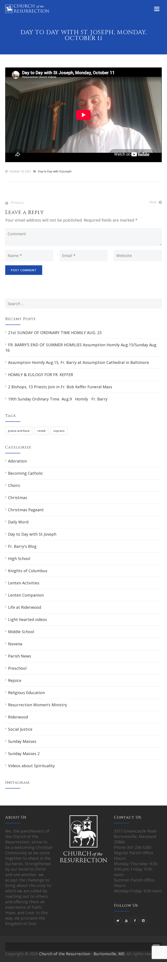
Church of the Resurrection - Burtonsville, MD (82, 953)
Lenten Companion (26, 595)
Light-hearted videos (27, 619)
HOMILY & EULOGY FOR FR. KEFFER (40, 374)
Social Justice (20, 729)
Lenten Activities (23, 582)
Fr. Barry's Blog (22, 546)
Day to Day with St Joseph (55, 171)
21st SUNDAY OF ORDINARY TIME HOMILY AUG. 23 (55, 332)
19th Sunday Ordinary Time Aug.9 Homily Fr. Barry (57, 399)
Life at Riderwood (24, 607)
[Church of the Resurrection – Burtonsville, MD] (27, 8)
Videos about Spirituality (31, 765)
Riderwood (18, 717)
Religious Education (26, 692)
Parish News (19, 656)
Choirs (14, 485)
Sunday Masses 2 (24, 753)
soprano (59, 431)
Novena (15, 643)
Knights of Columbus (27, 570)
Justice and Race (19, 431)
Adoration (17, 461)
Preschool (17, 668)
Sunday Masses (22, 741)
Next (153, 202)
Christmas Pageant (26, 509)
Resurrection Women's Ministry (37, 704)
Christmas (17, 497)
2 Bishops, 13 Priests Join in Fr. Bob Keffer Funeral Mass (60, 386)
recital (41, 431)
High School (19, 558)
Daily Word (18, 522)
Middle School (21, 631)
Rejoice (14, 680)
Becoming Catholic (25, 473)
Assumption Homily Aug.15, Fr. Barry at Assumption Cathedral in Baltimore (78, 362)
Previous (17, 202)
